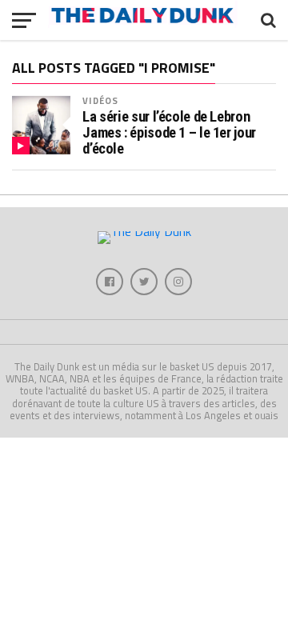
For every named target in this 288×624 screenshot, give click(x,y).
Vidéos (100, 100)
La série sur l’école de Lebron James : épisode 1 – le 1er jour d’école (169, 133)
